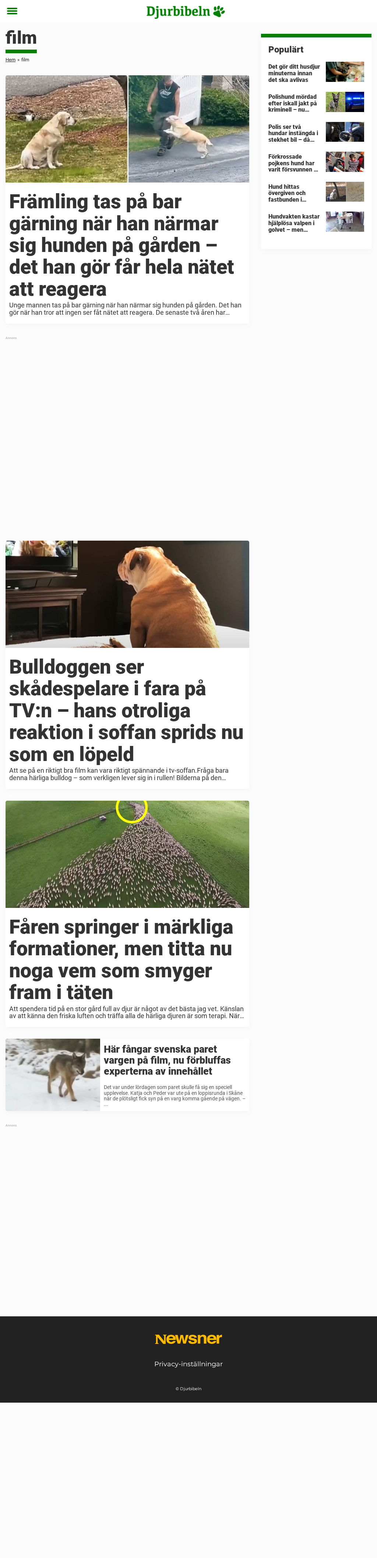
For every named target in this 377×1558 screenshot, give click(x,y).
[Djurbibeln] (186, 11)
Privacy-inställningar (188, 1364)
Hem (10, 59)
